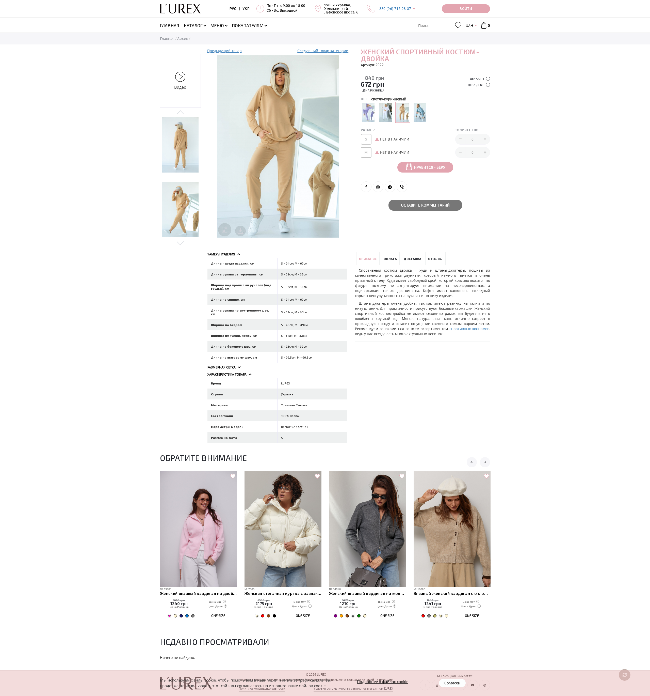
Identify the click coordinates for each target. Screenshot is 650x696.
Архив (182, 38)
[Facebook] (366, 186)
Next (180, 243)
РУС (233, 9)
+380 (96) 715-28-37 (394, 9)
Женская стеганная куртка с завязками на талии (283, 593)
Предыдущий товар (224, 50)
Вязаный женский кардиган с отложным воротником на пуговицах (452, 593)
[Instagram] (378, 186)
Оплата (390, 258)
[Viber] (402, 186)
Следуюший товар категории (322, 50)
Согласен (452, 682)
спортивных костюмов (469, 328)
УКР (246, 9)
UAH (469, 25)
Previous (180, 112)
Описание (368, 258)
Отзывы (435, 258)
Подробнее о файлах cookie (382, 681)
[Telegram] (390, 186)
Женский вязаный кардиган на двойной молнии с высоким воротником (198, 593)
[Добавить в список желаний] (233, 476)
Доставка (412, 258)
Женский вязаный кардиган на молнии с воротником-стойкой (367, 593)
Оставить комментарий (425, 205)
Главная (167, 38)
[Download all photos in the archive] (224, 229)
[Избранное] (458, 25)
